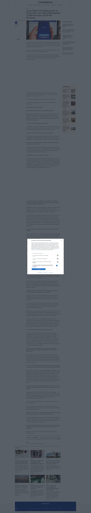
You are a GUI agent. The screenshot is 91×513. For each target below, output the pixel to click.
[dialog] (45, 256)
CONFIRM (38, 269)
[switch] (57, 255)
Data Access (45, 272)
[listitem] (45, 253)
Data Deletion (40, 272)
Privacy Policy (51, 272)
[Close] (62, 240)
